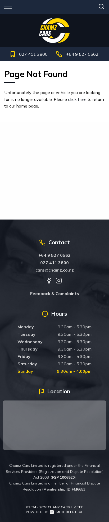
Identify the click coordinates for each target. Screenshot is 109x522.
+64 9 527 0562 (82, 54)
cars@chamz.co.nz (54, 270)
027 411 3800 (33, 54)
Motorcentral (69, 512)
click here (77, 99)
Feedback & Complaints (54, 293)
